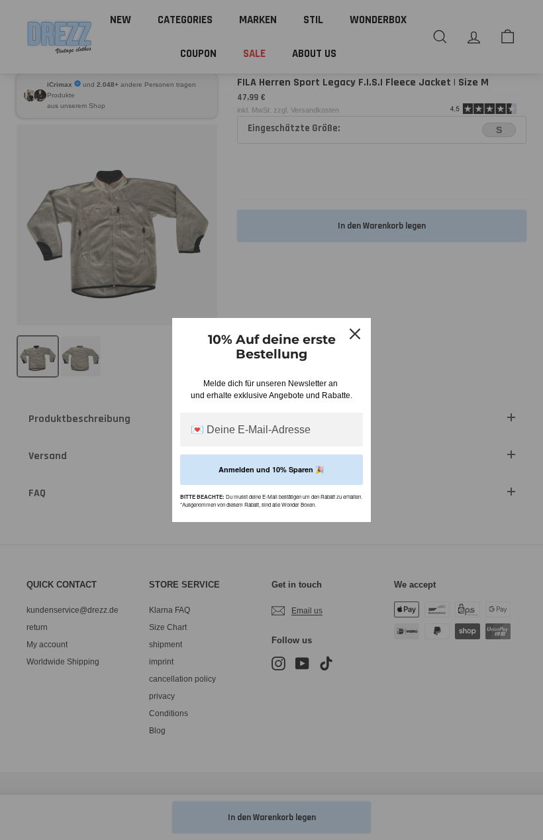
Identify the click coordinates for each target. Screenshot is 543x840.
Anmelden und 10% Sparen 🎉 (271, 469)
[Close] (355, 334)
